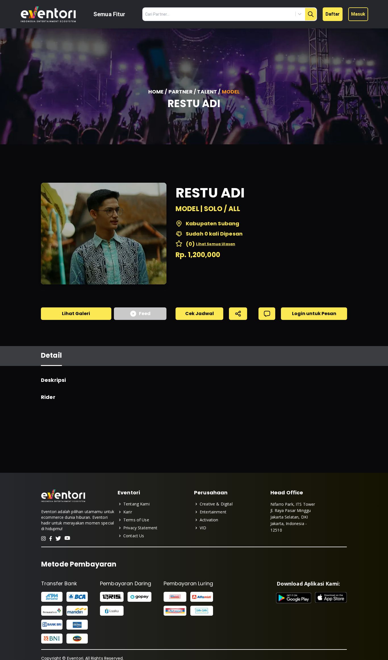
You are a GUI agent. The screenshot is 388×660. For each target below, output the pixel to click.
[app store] (331, 598)
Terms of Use (136, 519)
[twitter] (58, 538)
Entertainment (213, 512)
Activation (209, 519)
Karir (127, 512)
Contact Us (133, 535)
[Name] (310, 14)
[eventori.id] (63, 501)
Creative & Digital (216, 504)
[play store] (294, 598)
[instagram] (43, 538)
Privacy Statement (140, 527)
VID (203, 527)
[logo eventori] (48, 14)
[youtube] (67, 538)
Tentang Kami (136, 504)
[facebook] (50, 538)
